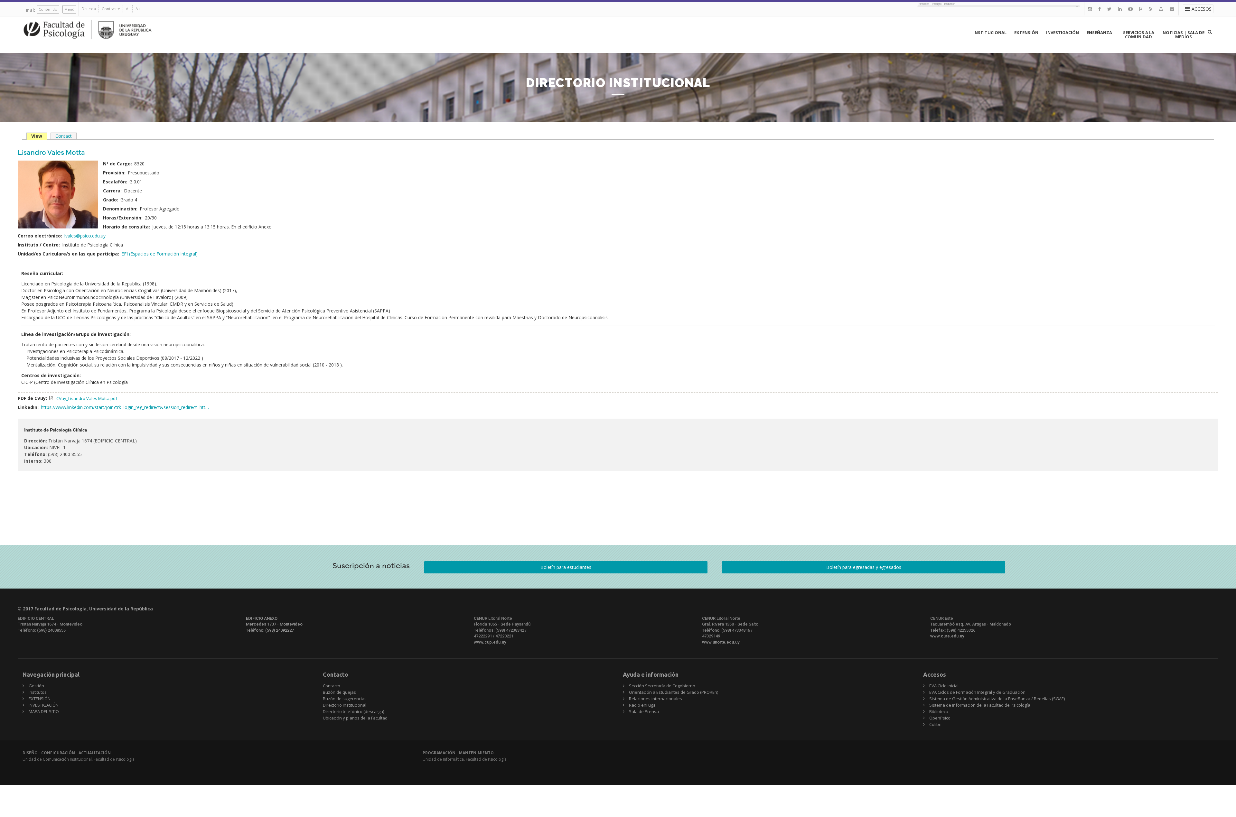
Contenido (48, 9)
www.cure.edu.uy (947, 636)
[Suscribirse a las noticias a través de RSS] (1150, 9)
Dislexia (88, 9)
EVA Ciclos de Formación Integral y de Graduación (977, 692)
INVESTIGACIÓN (1062, 32)
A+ (138, 9)
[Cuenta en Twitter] (1109, 9)
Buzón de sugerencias (345, 698)
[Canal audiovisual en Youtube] (1130, 9)
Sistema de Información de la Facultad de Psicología (979, 705)
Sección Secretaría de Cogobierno (662, 686)
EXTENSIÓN (1026, 32)
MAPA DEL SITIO (44, 711)
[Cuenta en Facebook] (1099, 9)
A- (128, 9)
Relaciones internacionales (655, 698)
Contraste (111, 9)
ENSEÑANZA (1099, 32)
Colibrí (935, 724)
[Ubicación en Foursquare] (1140, 9)
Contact (63, 136)
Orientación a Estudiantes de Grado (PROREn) (673, 692)
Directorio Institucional (344, 705)
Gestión (36, 686)
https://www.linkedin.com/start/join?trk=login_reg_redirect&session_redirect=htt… (125, 407)
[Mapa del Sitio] (1161, 9)
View (39, 136)
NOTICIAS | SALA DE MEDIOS (1183, 35)
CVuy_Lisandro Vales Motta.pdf (86, 398)
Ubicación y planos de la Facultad (355, 718)
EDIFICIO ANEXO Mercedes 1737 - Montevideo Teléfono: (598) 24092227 (274, 624)
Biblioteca (938, 711)
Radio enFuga (642, 705)
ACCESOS (1202, 9)
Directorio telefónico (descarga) (353, 711)
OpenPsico (939, 718)
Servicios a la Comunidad (1138, 35)
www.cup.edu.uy (490, 642)
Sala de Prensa (644, 711)
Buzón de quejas (339, 692)
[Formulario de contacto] (1172, 9)
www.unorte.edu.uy (720, 642)
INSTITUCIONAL (990, 32)
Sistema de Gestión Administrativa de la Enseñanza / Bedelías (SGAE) (997, 698)
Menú (69, 9)
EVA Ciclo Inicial (944, 686)
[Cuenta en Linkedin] (1120, 9)
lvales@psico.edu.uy (85, 236)
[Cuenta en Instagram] (1090, 9)
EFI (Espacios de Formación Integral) (159, 254)
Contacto (331, 686)
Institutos (38, 692)
